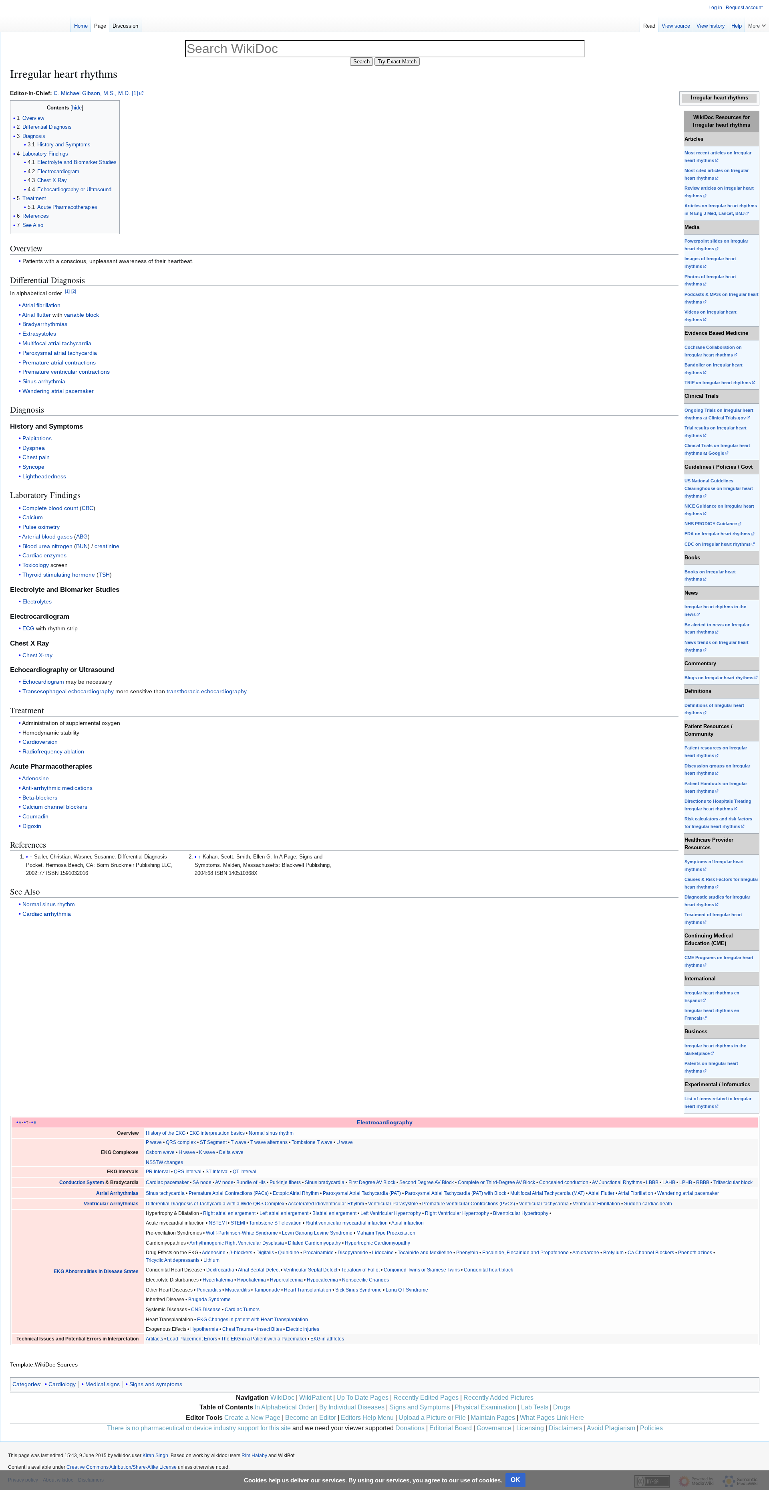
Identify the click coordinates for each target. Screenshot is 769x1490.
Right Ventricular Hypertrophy (457, 1213)
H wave (187, 1152)
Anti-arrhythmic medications (57, 788)
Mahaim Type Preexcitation (385, 1233)
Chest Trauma (237, 1329)
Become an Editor (310, 1417)
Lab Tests (534, 1407)
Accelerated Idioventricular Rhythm (326, 1204)
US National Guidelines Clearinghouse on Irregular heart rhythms (718, 488)
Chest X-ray (37, 655)
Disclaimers (565, 1428)
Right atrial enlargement (229, 1213)
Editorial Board (450, 1428)
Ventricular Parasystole (393, 1204)
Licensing (530, 1428)
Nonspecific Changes (365, 1280)
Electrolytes (37, 601)
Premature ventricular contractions (66, 371)
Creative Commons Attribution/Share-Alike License (121, 1467)
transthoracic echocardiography (207, 691)
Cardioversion (40, 742)
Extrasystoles (39, 333)
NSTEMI (218, 1223)
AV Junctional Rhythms (617, 1182)
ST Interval (217, 1171)
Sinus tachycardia (165, 1193)
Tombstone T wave (312, 1142)
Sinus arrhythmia (43, 381)
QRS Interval (187, 1171)
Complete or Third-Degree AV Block (496, 1182)
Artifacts (154, 1339)
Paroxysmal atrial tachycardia (59, 353)
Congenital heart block (488, 1270)
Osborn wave (160, 1152)
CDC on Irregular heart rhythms (717, 544)
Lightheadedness (44, 476)
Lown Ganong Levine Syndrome (317, 1233)
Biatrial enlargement (334, 1213)
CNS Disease (206, 1309)
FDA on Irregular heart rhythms (717, 533)
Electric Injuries (302, 1329)
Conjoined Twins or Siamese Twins (422, 1270)
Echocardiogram (43, 681)
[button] (757, 24)
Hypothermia (204, 1329)
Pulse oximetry (41, 527)
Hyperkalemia (218, 1280)
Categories (26, 1384)
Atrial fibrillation (41, 305)
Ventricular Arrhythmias (111, 1204)
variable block (81, 315)
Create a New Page (252, 1417)
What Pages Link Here (552, 1417)
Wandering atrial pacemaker (58, 391)
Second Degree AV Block (426, 1182)
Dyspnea (33, 448)
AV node (224, 1182)
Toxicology (35, 565)
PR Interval (158, 1171)
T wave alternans (269, 1142)
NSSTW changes (164, 1162)
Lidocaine (383, 1252)
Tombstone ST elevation (275, 1223)
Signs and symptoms (155, 1384)
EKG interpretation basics (217, 1133)
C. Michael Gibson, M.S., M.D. (92, 93)
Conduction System (81, 1182)
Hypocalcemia (322, 1280)
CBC (87, 508)
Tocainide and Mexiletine (425, 1252)
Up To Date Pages (362, 1397)
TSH (104, 574)
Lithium (211, 1260)
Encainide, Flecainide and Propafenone (525, 1252)
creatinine (107, 546)
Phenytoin (467, 1252)
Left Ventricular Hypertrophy (390, 1213)
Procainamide (318, 1252)
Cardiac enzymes (44, 555)
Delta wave (231, 1152)
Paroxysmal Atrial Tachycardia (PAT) (362, 1193)
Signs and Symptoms (419, 1407)
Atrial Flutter (601, 1193)
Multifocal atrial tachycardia (56, 343)
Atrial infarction (407, 1223)
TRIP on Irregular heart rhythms (717, 382)
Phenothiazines (695, 1252)
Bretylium (613, 1252)
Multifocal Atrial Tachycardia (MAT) (547, 1193)
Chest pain (36, 457)
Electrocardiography (385, 1122)
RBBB (702, 1182)
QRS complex (181, 1142)
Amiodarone (585, 1252)
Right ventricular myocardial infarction (347, 1223)
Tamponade (267, 1290)
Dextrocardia (220, 1270)
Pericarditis (209, 1290)
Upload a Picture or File (432, 1417)
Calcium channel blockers (54, 807)
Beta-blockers (39, 797)
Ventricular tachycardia (544, 1204)
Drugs (561, 1407)
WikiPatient (315, 1397)
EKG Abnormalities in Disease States (96, 1271)
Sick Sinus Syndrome (358, 1290)
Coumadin (35, 816)
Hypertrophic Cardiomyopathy (377, 1243)
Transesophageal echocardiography (68, 691)
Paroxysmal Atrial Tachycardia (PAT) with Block (455, 1193)
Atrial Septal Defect (259, 1270)
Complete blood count (50, 508)
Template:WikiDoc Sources (44, 1364)
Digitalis (265, 1252)
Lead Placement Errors (192, 1339)
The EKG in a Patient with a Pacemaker (263, 1339)
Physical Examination (485, 1407)
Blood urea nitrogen (47, 546)
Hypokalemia (251, 1280)
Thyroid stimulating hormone (58, 574)
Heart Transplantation (307, 1290)
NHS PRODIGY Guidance (710, 523)
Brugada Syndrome (209, 1299)
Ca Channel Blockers (651, 1252)
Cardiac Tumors (242, 1309)
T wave (238, 1142)
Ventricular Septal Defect (310, 1270)
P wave (154, 1142)
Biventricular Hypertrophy (520, 1213)
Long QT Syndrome (407, 1290)
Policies (651, 1428)
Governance (494, 1428)
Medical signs (102, 1384)
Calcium (32, 517)
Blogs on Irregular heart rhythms (718, 677)
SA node (202, 1182)
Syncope (33, 467)
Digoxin (31, 826)
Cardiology (62, 1384)
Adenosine (35, 778)
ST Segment (213, 1142)
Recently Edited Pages (426, 1397)
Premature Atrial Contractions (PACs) (229, 1193)
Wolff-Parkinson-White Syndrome (242, 1233)
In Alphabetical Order (284, 1407)
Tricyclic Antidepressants (172, 1260)
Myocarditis (237, 1290)
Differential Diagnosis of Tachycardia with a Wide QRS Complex (215, 1204)
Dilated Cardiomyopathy (314, 1243)
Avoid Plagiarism (611, 1428)
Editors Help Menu (367, 1417)
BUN (82, 546)
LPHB (685, 1182)
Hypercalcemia (286, 1280)
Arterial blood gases (47, 536)
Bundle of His (251, 1182)
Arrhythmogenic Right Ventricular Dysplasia (236, 1243)
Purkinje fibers (285, 1182)
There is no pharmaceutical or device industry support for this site (199, 1428)
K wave (207, 1152)
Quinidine (288, 1252)
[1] (135, 93)
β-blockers (240, 1252)
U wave (344, 1142)
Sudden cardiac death (648, 1204)
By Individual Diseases (351, 1407)
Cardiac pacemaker (167, 1182)
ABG (82, 536)
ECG (28, 628)
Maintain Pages (493, 1417)
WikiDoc (282, 1397)
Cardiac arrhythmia (46, 914)
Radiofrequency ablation (53, 751)
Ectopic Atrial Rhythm (296, 1193)
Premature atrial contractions (59, 362)
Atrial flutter (36, 315)
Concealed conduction (563, 1182)
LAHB (668, 1182)
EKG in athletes (327, 1339)
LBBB (652, 1182)
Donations (410, 1428)
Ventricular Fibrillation (596, 1204)
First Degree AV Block (371, 1182)
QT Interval (244, 1171)
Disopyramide (353, 1252)
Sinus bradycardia (324, 1182)
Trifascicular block (733, 1182)
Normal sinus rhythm (48, 904)
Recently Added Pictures (498, 1397)
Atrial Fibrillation (635, 1193)
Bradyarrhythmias (44, 324)
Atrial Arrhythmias (117, 1193)
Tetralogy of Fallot (360, 1270)
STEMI (238, 1223)
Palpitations (37, 438)
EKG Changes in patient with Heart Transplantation (252, 1319)
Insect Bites (269, 1329)
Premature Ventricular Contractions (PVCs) (468, 1204)
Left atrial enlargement (284, 1213)
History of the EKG (165, 1133)
